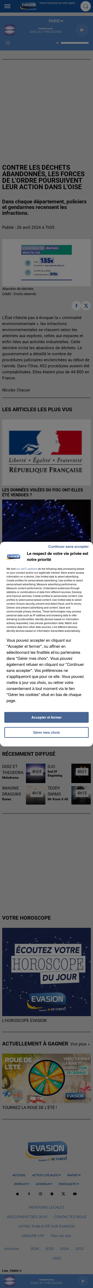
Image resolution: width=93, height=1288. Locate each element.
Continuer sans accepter (68, 546)
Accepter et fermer (46, 717)
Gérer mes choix (46, 732)
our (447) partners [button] (26, 568)
